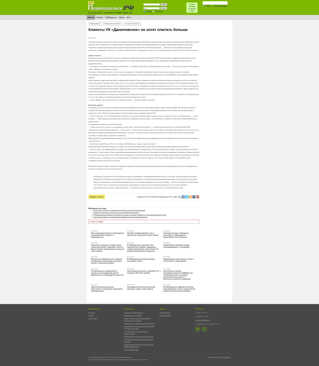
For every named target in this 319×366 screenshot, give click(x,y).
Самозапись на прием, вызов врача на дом (139, 324)
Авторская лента (165, 316)
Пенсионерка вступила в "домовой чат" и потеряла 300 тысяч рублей (144, 272)
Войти (91, 3)
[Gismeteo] (207, 5)
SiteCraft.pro (226, 357)
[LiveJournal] (179, 197)
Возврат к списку (96, 197)
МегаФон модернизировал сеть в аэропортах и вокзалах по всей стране (143, 234)
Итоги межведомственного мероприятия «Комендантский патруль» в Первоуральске (107, 235)
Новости (91, 17)
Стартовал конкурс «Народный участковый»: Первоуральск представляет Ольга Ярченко (176, 235)
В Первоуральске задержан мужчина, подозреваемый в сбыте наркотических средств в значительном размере (179, 289)
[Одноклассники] (190, 196)
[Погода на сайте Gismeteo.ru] (215, 4)
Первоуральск (95, 24)
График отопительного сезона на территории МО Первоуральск (116, 213)
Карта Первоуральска (95, 12)
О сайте (91, 316)
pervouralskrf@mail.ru (202, 320)
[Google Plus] (197, 196)
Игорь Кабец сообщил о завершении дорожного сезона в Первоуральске (119, 210)
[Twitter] (186, 196)
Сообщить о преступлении (133, 313)
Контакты (91, 313)
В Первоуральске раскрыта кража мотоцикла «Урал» (141, 260)
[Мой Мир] (193, 196)
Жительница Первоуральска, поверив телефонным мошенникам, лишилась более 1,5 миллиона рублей (106, 261)
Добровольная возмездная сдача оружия (138, 337)
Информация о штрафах (133, 316)
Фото (129, 17)
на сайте (149, 11)
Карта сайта (92, 318)
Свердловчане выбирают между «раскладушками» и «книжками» (176, 246)
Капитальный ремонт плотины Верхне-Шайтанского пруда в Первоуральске (120, 217)
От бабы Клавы (165, 313)
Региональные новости (112, 24)
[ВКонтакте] (183, 196)
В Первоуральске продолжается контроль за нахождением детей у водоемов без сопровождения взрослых (107, 273)
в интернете (159, 11)
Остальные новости (132, 24)
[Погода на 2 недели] (220, 6)
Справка (99, 17)
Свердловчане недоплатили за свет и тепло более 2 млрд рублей (178, 260)
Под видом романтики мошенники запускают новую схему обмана (141, 288)
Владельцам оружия (131, 350)
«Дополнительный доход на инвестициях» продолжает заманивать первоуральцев (107, 289)
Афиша (122, 17)
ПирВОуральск (111, 17)
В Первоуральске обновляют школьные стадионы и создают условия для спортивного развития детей (129, 215)
